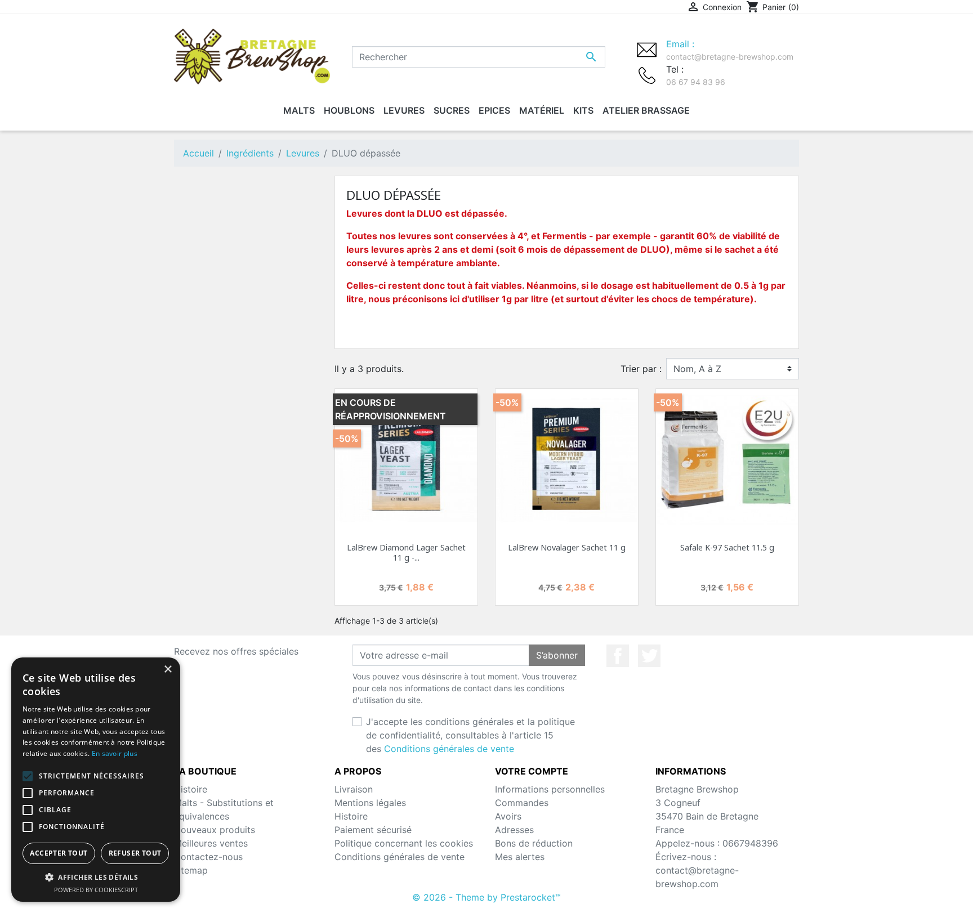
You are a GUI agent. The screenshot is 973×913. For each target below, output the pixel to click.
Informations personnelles (550, 789)
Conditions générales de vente (449, 748)
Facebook (617, 656)
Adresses (514, 829)
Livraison (353, 789)
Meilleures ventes (211, 843)
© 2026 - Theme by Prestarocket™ (486, 897)
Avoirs (508, 816)
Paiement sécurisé (373, 829)
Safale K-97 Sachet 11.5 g (727, 547)
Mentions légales (370, 802)
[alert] (95, 779)
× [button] (167, 669)
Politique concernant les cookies (403, 843)
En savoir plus (114, 753)
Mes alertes (519, 856)
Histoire (190, 789)
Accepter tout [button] (58, 853)
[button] (96, 877)
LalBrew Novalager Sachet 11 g (567, 547)
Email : (729, 49)
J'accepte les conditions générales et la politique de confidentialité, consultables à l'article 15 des (470, 735)
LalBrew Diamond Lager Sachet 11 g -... (406, 552)
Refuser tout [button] (135, 853)
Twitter (649, 656)
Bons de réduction (534, 843)
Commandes (521, 802)
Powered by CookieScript (96, 889)
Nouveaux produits (214, 829)
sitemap (191, 870)
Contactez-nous (208, 856)
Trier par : (641, 368)
